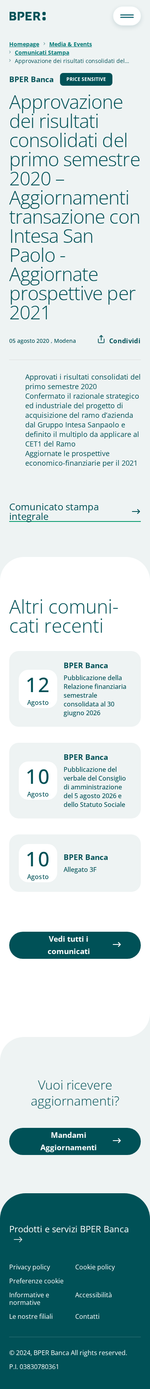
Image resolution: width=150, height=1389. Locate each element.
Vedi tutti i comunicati (69, 945)
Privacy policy (29, 1267)
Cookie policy (95, 1267)
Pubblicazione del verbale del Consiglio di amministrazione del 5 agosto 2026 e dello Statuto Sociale (95, 787)
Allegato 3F (80, 869)
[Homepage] (27, 16)
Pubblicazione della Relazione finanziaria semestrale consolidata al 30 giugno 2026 (95, 695)
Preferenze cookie (36, 1281)
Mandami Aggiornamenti (68, 1141)
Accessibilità (93, 1295)
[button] (127, 16)
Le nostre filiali (31, 1316)
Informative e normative (29, 1298)
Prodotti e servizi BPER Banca (69, 1229)
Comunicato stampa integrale (54, 512)
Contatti (87, 1316)
